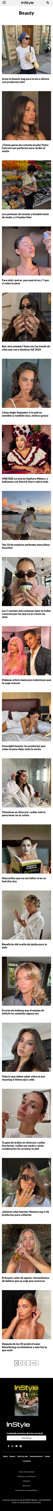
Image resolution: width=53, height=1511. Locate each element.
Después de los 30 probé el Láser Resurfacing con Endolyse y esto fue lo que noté (24, 1347)
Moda (5, 1456)
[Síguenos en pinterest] (21, 1446)
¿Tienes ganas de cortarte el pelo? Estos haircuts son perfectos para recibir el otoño (25, 148)
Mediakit (26, 1481)
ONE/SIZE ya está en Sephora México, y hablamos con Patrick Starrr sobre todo (25, 480)
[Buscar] (47, 2)
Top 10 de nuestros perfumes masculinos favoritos (26, 546)
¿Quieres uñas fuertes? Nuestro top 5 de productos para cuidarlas (25, 1213)
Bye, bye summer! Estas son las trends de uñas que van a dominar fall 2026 (26, 348)
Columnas (26, 1461)
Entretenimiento (36, 1456)
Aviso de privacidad (26, 1472)
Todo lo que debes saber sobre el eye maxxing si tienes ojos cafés (23, 1078)
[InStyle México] (27, 2)
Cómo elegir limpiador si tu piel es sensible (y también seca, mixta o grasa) (25, 414)
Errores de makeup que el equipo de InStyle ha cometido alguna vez (23, 1012)
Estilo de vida (22, 1456)
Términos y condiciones (26, 1476)
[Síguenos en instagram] (12, 1446)
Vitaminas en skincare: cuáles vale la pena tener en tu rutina (23, 814)
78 (33, 1363)
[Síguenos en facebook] (8, 1446)
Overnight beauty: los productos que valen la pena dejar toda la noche (23, 747)
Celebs (47, 1456)
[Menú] (4, 2)
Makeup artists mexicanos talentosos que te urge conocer (26, 681)
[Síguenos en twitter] (16, 1446)
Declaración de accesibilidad (26, 1490)
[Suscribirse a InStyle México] (26, 1400)
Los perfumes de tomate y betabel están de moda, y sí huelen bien (25, 216)
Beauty (12, 1456)
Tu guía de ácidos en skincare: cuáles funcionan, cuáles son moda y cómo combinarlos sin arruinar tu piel (23, 1145)
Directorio (26, 1486)
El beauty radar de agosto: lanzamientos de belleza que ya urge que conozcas (25, 1279)
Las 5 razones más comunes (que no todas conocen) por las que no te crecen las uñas (26, 613)
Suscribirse (26, 1438)
